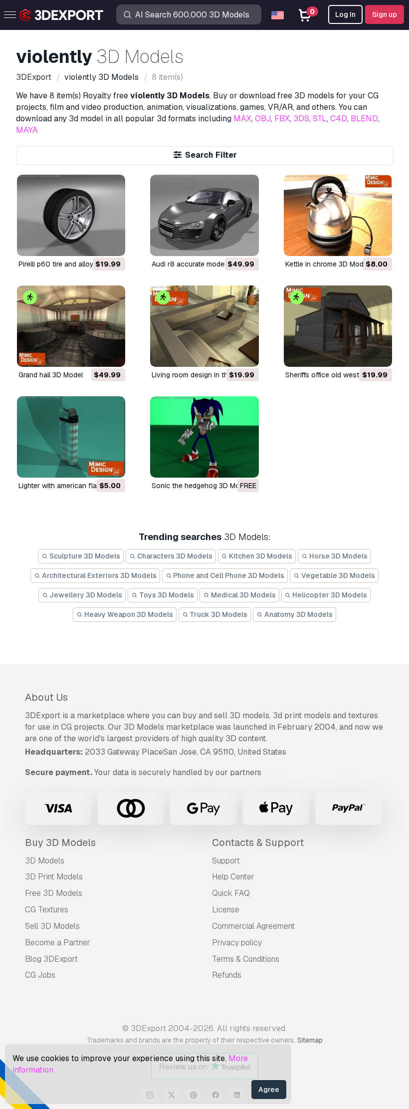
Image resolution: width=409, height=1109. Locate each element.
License (225, 909)
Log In (345, 14)
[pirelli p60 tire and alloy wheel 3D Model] (71, 215)
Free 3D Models (53, 893)
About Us (46, 697)
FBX (282, 118)
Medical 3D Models (242, 594)
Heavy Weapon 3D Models (128, 614)
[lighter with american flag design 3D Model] (71, 437)
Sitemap (310, 1040)
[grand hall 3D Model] (71, 326)
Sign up (384, 14)
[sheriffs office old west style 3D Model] (338, 326)
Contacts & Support (258, 842)
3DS (301, 118)
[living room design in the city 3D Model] (204, 326)
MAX (242, 118)
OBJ (263, 118)
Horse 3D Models (338, 556)
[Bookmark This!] (111, 242)
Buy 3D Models (60, 842)
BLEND (364, 118)
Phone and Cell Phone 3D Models (228, 575)
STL (320, 118)
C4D (338, 118)
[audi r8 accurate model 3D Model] (204, 215)
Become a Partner (57, 942)
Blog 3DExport (51, 959)
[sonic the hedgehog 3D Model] (204, 437)
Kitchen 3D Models (259, 556)
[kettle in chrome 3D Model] (338, 215)
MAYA (27, 130)
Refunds (226, 975)
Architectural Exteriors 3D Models (98, 575)
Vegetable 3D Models (337, 575)
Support (226, 860)
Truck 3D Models (217, 614)
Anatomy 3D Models (298, 614)
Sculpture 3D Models (84, 556)
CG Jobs (40, 975)
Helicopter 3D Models (329, 594)
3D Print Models (54, 876)
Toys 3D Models (166, 594)
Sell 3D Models (52, 926)
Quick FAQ (231, 893)
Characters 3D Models (174, 556)
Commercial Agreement (253, 926)
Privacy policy (237, 942)
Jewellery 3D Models (85, 594)
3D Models (44, 860)
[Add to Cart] (90, 242)
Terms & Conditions (245, 959)
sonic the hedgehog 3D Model (200, 485)
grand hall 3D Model (50, 374)
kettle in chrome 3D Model (327, 264)
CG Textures (46, 909)
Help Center (233, 876)
